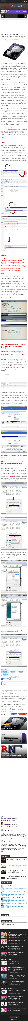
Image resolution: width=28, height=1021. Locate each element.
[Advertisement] (14, 26)
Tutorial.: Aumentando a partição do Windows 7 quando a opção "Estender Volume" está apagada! (13, 727)
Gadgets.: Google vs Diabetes (14, 961)
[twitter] (24, 1)
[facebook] (21, 1)
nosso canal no (10, 699)
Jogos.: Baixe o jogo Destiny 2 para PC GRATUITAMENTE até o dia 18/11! (15, 947)
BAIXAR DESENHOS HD (8, 904)
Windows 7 (15, 40)
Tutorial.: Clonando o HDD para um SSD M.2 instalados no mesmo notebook (12, 895)
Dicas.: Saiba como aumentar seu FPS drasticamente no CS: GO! (15, 1003)
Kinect (3, 739)
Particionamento (8, 40)
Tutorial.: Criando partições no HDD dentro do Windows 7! (12, 755)
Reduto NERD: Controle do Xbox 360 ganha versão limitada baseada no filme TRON (13, 889)
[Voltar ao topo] (18, 1017)
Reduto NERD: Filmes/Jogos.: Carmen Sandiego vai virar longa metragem (12, 907)
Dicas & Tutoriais (17, 39)
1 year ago (7, 889)
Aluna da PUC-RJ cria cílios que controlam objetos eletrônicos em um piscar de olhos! (16, 976)
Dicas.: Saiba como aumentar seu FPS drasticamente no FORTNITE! (15, 953)
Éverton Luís (6, 892)
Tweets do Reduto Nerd (14, 918)
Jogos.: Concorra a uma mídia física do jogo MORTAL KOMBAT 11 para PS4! (17, 935)
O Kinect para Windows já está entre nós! (9, 742)
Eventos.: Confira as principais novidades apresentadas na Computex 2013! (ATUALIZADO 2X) (16, 969)
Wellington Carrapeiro (8, 898)
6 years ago (7, 895)
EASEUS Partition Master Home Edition (11, 129)
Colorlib (16, 1019)
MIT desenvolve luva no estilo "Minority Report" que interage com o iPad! (16, 982)
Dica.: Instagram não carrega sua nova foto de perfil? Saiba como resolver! (17, 1009)
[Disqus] (14, 797)
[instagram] (23, 1)
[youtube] (26, 1)
